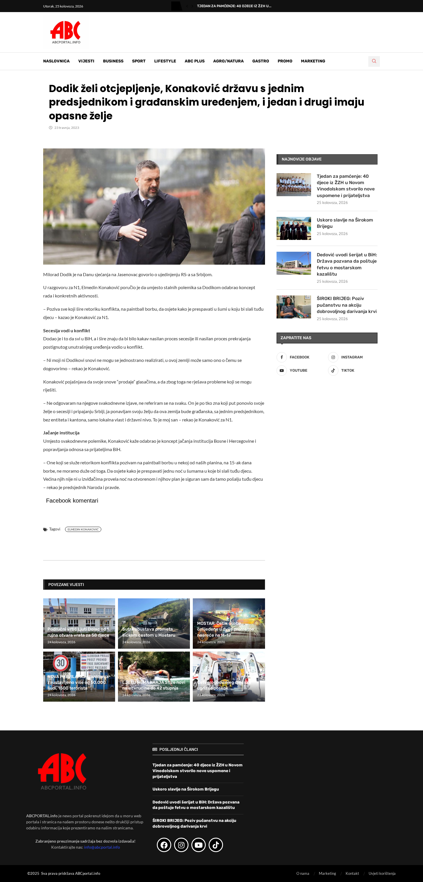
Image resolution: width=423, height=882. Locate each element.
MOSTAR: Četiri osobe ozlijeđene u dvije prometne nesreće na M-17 (225, 629)
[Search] (374, 61)
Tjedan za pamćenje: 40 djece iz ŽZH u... (234, 6)
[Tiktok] (216, 845)
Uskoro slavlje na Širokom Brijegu (345, 223)
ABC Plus (195, 61)
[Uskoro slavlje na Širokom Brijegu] (294, 228)
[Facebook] (164, 845)
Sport (139, 61)
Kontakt (352, 873)
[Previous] (187, 6)
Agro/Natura (228, 61)
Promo (285, 61)
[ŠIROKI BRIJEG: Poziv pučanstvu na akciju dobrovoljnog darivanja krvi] (294, 306)
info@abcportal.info (102, 847)
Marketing (313, 61)
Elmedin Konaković (83, 529)
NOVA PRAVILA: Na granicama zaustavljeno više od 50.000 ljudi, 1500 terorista (78, 682)
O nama (302, 873)
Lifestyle (165, 61)
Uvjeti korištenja (382, 873)
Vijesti (86, 61)
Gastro (260, 61)
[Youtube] (198, 845)
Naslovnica (56, 61)
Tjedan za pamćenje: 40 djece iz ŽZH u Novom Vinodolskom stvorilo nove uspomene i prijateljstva (346, 185)
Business (113, 61)
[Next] (192, 6)
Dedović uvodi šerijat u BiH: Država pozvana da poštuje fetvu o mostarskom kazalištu (347, 264)
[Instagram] (181, 845)
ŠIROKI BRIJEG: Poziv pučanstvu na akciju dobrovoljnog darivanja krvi (347, 305)
